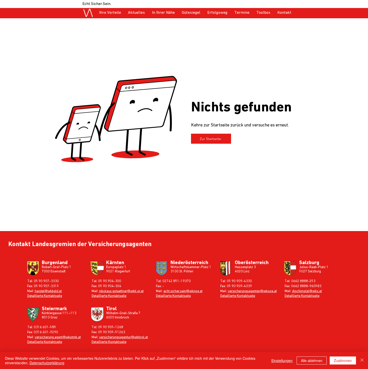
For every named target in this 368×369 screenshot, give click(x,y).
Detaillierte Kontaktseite (44, 296)
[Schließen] (362, 360)
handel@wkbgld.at (48, 291)
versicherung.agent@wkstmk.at (58, 337)
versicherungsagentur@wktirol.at (123, 337)
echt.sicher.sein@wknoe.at (183, 291)
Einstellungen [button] (282, 360)
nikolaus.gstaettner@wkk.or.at (121, 291)
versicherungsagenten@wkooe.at (252, 291)
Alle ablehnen (311, 360)
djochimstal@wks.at (307, 291)
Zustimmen (343, 360)
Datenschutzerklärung (47, 362)
